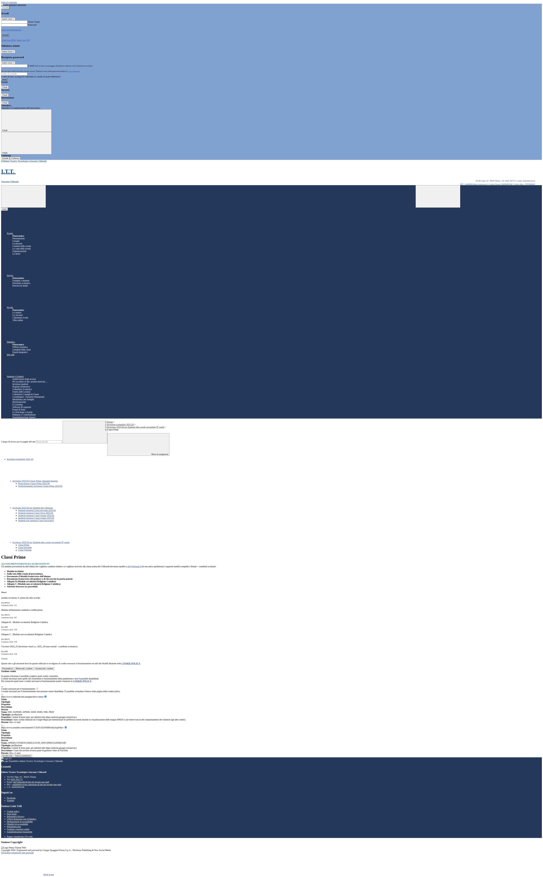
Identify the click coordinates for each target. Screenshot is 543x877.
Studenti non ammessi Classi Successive (36, 520)
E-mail (31, 66)
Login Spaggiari (73, 71)
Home (110, 422)
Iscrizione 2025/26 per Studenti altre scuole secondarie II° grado (135, 427)
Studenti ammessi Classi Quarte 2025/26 (36, 515)
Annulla (5, 158)
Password (32, 25)
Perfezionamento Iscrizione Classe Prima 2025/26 (40, 486)
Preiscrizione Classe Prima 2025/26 (34, 483)
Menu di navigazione (159, 454)
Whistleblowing (14, 827)
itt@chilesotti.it (134, 566)
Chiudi (4, 87)
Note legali (12, 814)
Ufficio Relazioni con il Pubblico (21, 819)
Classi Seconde (25, 547)
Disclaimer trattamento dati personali (17, 853)
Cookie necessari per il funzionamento (18, 689)
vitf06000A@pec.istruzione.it (36, 784)
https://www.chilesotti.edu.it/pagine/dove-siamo (22, 697)
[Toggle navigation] (23, 196)
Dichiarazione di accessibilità (20, 821)
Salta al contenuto (9, 2)
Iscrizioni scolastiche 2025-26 (120, 424)
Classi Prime (23, 545)
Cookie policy (13, 811)
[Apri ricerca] (438, 196)
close (4, 209)
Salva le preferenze (23, 756)
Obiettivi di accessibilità (17, 824)
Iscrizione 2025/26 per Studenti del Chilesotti (32, 508)
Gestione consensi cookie (18, 829)
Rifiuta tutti (24, 669)
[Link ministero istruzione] (13, 5)
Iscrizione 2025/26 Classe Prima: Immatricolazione (35, 481)
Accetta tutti (44, 669)
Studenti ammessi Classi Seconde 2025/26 (37, 510)
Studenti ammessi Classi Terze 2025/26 (35, 513)
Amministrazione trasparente (19, 832)
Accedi (5, 8)
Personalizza (7, 669)
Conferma (15, 158)
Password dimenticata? (11, 30)
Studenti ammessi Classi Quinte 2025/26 (36, 518)
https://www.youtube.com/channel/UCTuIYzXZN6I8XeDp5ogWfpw (32, 727)
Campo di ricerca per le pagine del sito (18, 441)
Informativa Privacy (15, 816)
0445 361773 (17, 779)
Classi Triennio (25, 550)
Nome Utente (34, 22)
